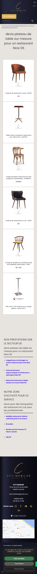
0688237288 (18, 499)
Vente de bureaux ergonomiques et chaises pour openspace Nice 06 (18, 372)
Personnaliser (19, 569)
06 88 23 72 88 (18, 501)
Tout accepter (19, 558)
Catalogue (9, 16)
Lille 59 (8, 437)
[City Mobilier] (18, 7)
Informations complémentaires (12, 545)
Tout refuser (19, 563)
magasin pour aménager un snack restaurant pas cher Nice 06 (18, 362)
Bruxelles (9, 424)
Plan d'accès (20, 516)
